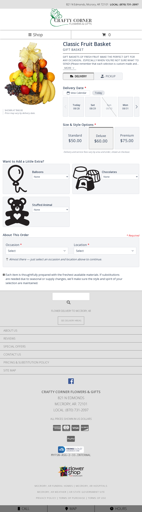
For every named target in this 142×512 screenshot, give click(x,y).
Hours (120, 508)
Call (24, 508)
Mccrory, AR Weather (51, 491)
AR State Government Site (87, 491)
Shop (38, 34)
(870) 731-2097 (129, 4)
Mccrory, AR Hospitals (91, 485)
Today (98, 92)
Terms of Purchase (72, 498)
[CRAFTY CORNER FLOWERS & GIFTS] (71, 25)
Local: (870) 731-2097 (71, 410)
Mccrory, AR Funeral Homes (54, 485)
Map (72, 508)
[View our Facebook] (71, 383)
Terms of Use (97, 498)
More (67, 68)
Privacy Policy (46, 498)
